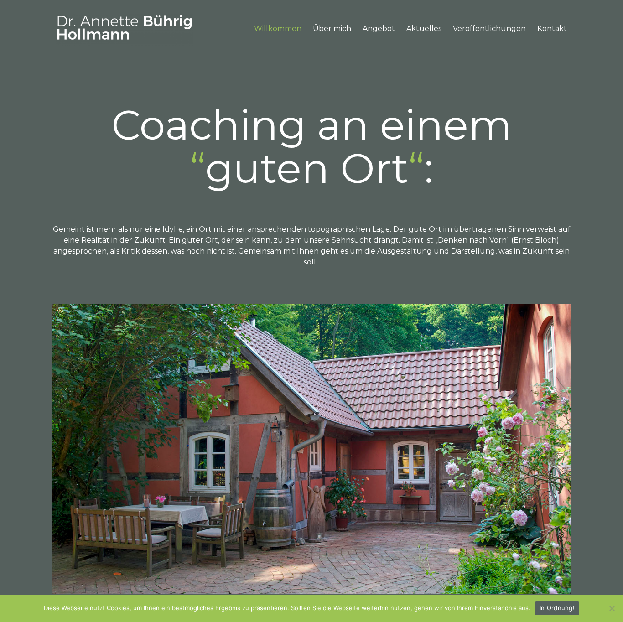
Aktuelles (423, 28)
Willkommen (277, 28)
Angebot (379, 28)
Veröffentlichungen (489, 28)
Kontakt (552, 28)
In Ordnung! (557, 608)
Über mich (332, 28)
